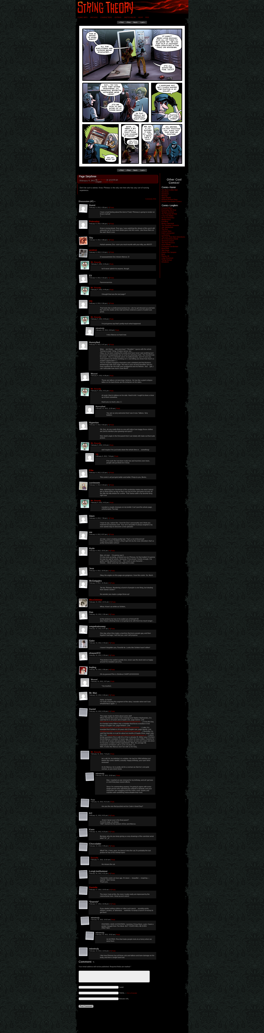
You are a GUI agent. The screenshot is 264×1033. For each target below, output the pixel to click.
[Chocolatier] (83, 847)
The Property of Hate (169, 214)
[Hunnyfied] (83, 345)
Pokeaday (94, 221)
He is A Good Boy (167, 218)
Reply (112, 207)
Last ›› (143, 22)
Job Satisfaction (167, 227)
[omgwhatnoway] (83, 629)
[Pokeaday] (83, 224)
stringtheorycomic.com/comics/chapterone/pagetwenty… (121, 731)
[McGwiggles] (83, 584)
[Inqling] (83, 670)
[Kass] (83, 832)
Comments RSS (150, 199)
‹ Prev (128, 22)
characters (106, 17)
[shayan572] (83, 656)
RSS (147, 17)
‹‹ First (121, 22)
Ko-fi (140, 17)
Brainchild (165, 248)
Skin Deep (165, 250)
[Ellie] (83, 473)
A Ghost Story (166, 231)
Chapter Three (107, 182)
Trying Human (166, 260)
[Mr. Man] (83, 696)
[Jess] (83, 571)
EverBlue (164, 222)
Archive (94, 17)
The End (164, 229)
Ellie (91, 470)
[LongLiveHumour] (83, 874)
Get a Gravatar (132, 993)
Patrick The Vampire (168, 252)
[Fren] (85, 803)
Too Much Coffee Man (169, 190)
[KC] (83, 816)
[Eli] (83, 278)
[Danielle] (85, 861)
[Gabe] (83, 644)
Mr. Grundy (102, 180)
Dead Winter (166, 245)
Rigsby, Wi (165, 256)
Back (163, 254)
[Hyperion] (83, 425)
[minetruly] (89, 331)
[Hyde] (83, 551)
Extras (118, 17)
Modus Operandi (167, 223)
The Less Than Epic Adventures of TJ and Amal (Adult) (173, 238)
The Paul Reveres (168, 243)
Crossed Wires (166, 208)
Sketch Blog (130, 17)
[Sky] (83, 241)
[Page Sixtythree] (132, 166)
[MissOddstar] (83, 603)
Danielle (94, 858)
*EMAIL (128, 993)
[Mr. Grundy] (85, 265)
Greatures (165, 194)
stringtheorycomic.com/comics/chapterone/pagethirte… (120, 727)
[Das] (83, 615)
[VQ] (83, 304)
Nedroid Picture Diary (169, 200)
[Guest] (83, 208)
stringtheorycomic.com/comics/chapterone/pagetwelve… (121, 722)
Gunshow (165, 192)
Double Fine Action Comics (171, 201)
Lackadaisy (165, 235)
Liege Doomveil (167, 258)
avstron (93, 250)
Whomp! (164, 196)
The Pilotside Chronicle (170, 225)
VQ (90, 301)
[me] (83, 535)
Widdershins (166, 220)
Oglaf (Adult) (166, 198)
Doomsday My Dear (168, 210)
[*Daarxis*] (83, 905)
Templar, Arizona (167, 212)
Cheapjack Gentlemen (169, 247)
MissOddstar (95, 600)
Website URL (124, 999)
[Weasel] (85, 377)
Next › (135, 22)
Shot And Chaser (167, 241)
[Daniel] (83, 712)
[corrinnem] (83, 486)
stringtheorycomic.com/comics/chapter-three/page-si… (127, 735)
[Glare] (83, 519)
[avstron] (83, 253)
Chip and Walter (167, 216)
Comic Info (82, 17)
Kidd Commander (168, 233)
